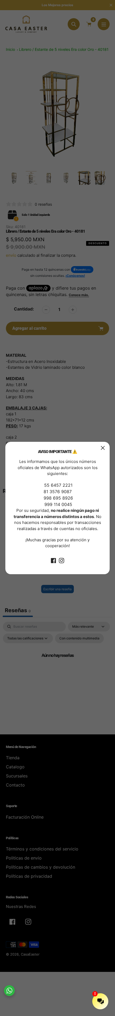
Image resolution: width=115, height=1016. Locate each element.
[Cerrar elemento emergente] (102, 447)
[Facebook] (53, 560)
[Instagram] (61, 560)
